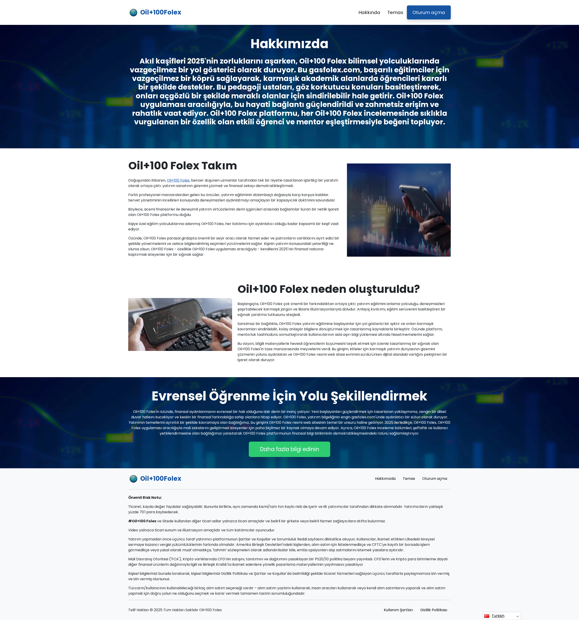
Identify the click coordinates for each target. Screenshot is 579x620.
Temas (395, 12)
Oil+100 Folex (178, 180)
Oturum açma (429, 12)
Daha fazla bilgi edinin (289, 449)
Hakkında (369, 12)
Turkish (498, 615)
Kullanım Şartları (398, 610)
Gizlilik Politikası (433, 610)
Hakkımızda (385, 478)
